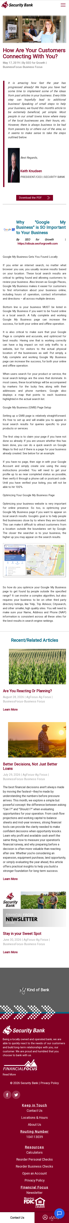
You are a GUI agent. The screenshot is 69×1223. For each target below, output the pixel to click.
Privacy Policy (49, 1083)
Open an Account (34, 1173)
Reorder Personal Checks (34, 1159)
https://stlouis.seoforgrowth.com (38, 243)
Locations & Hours (34, 1117)
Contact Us (35, 1111)
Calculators (34, 1152)
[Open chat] (59, 1213)
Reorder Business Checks (34, 1166)
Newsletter (34, 1193)
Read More (9, 1074)
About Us (34, 1124)
